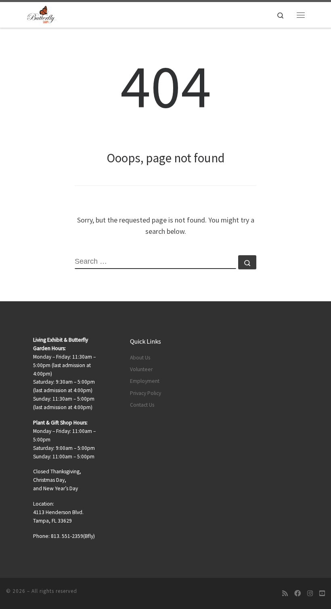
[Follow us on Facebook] (297, 593)
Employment (144, 381)
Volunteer (141, 369)
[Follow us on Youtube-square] (322, 593)
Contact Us (142, 404)
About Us (140, 357)
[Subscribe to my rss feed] (285, 593)
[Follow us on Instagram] (310, 593)
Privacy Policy (145, 393)
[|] (42, 13)
